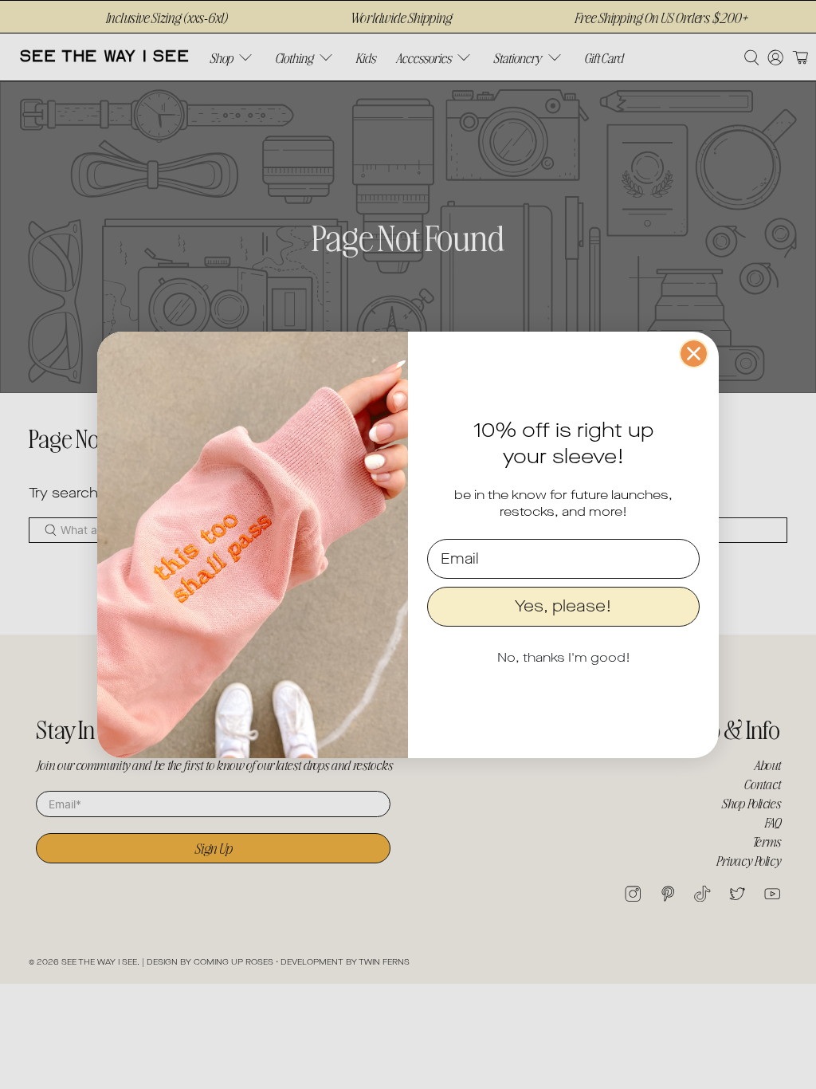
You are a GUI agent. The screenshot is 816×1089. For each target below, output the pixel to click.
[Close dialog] (694, 354)
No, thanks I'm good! (563, 657)
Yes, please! (563, 606)
